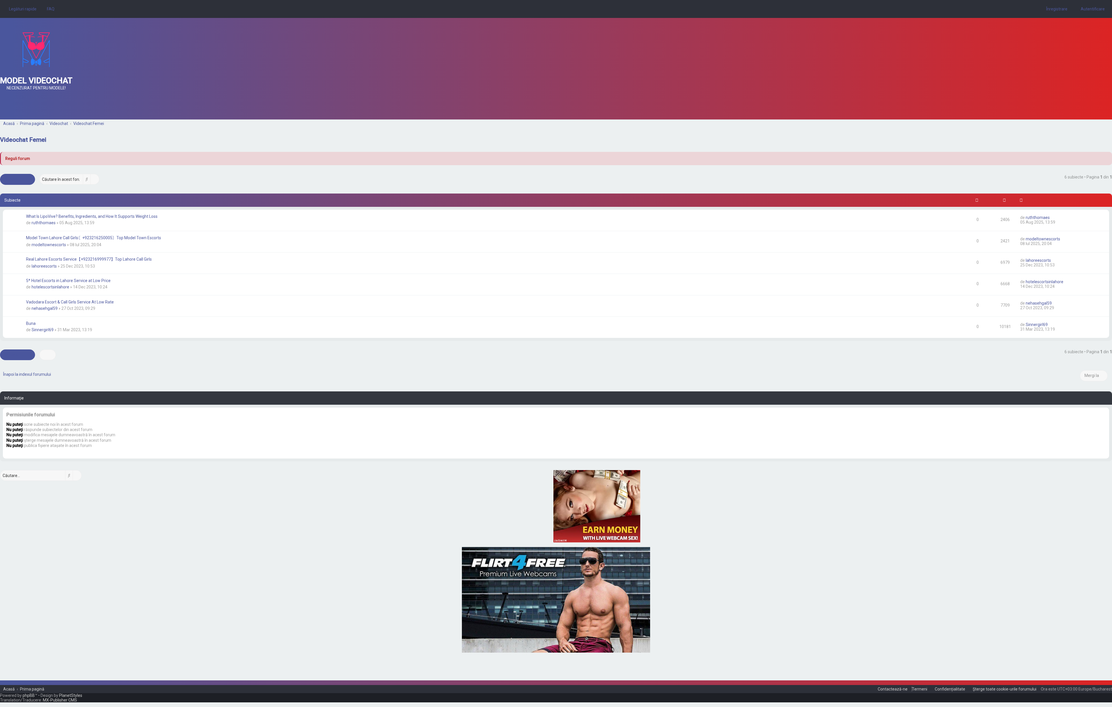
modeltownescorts (49, 244)
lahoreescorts (44, 266)
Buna (31, 323)
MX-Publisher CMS (60, 700)
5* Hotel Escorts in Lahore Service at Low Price (68, 280)
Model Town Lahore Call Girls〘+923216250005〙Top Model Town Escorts (93, 237)
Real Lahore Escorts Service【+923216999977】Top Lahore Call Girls (89, 259)
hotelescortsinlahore (50, 287)
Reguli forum (17, 158)
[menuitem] (49, 9)
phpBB (29, 695)
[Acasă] (36, 49)
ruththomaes (44, 222)
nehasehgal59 (45, 308)
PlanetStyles (70, 695)
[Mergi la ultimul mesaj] (1052, 217)
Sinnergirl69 (43, 329)
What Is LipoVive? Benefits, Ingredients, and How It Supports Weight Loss (92, 216)
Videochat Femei (23, 139)
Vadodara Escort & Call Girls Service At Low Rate (70, 302)
